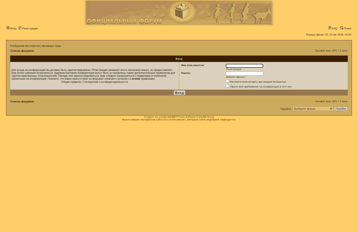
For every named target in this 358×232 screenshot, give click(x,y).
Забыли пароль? (235, 76)
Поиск (347, 28)
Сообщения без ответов (25, 45)
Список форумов (22, 50)
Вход (12, 28)
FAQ (334, 28)
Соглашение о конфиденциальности (105, 81)
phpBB (171, 117)
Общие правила (71, 81)
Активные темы (51, 45)
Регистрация (29, 28)
